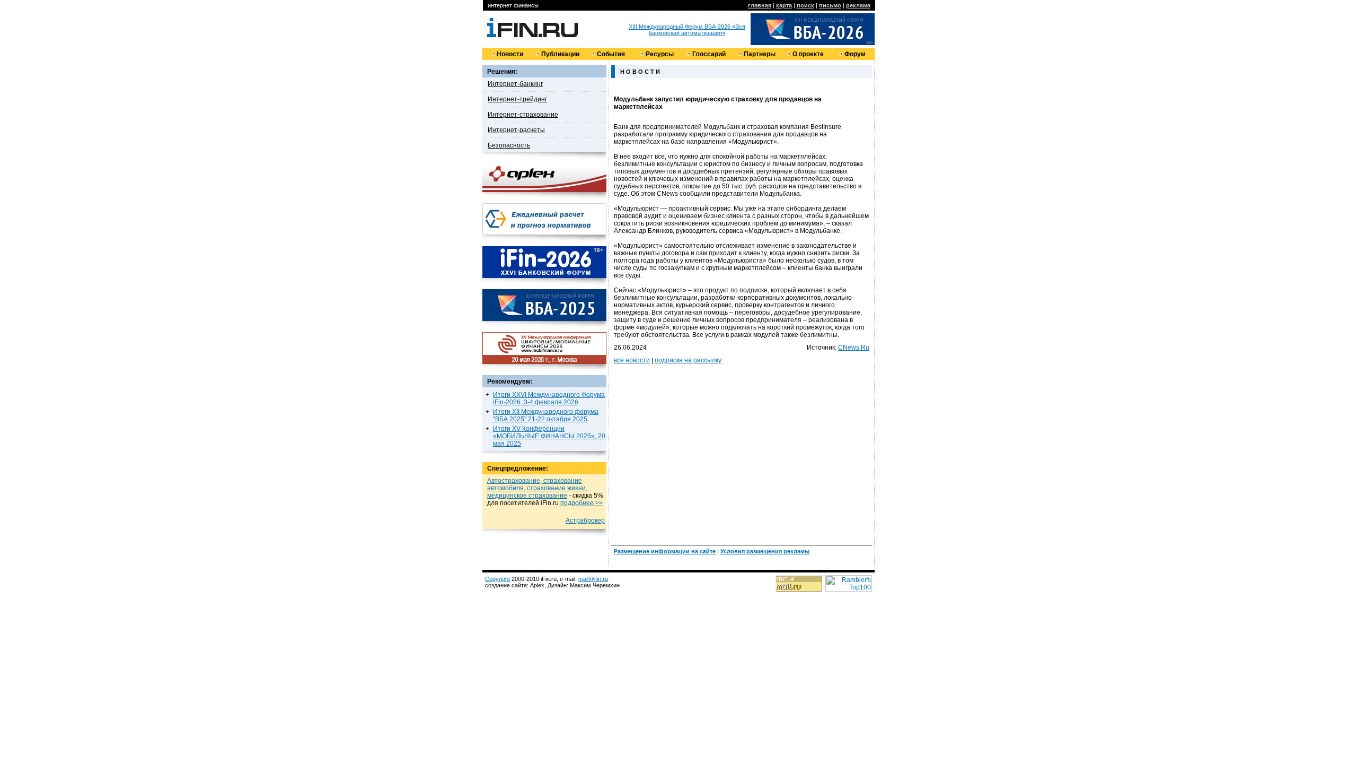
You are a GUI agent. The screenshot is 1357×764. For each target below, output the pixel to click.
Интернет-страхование (523, 114)
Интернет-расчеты (516, 130)
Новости (510, 54)
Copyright (497, 579)
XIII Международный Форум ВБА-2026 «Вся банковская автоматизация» (687, 29)
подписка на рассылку (688, 360)
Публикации (560, 54)
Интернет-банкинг (515, 84)
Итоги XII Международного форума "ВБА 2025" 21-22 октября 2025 (545, 415)
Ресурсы (660, 54)
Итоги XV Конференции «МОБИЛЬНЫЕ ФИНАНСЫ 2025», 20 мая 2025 (549, 436)
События (611, 54)
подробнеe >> (581, 503)
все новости (632, 360)
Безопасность (509, 145)
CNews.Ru (853, 347)
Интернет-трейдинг (517, 99)
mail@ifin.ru (593, 579)
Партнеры (760, 54)
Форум (855, 54)
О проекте (808, 54)
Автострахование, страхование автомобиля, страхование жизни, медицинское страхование (537, 488)
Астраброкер (585, 520)
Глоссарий (709, 54)
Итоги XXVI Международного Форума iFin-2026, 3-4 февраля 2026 (549, 398)
